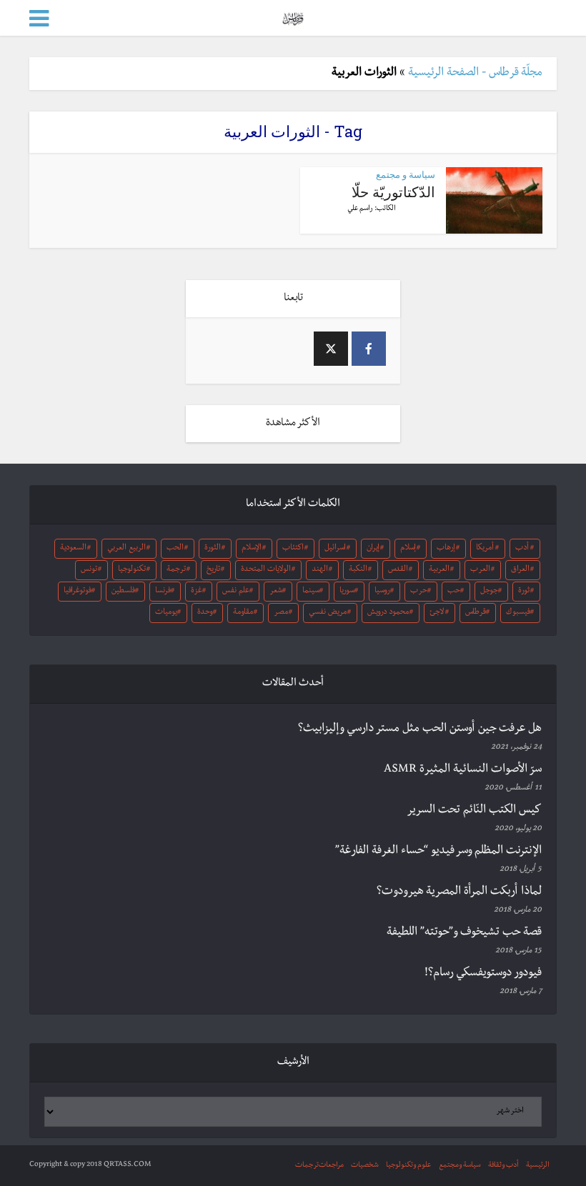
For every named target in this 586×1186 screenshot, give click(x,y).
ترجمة (176, 570)
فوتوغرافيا (77, 592)
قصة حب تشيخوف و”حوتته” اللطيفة (464, 933)
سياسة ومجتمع (460, 1165)
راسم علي (360, 209)
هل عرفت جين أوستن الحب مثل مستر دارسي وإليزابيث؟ (420, 729)
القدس (398, 570)
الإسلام (252, 549)
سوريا (346, 592)
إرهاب (446, 549)
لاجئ (436, 613)
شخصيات (365, 1165)
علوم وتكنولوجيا (409, 1165)
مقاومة (243, 613)
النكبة (358, 570)
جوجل (489, 592)
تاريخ (213, 570)
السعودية (73, 549)
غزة (196, 592)
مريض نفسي (328, 613)
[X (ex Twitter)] (331, 349)
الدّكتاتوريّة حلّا (393, 191)
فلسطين (123, 592)
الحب (175, 549)
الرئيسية (538, 1165)
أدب (522, 549)
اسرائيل (335, 549)
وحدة (205, 613)
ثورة (524, 592)
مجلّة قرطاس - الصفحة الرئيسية (475, 73)
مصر (281, 613)
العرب (480, 570)
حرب (418, 592)
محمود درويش (388, 613)
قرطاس (475, 613)
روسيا (382, 592)
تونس (89, 570)
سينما (310, 592)
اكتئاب (293, 549)
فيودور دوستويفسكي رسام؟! (483, 974)
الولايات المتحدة (266, 570)
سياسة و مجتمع (405, 174)
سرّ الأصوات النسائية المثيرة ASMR (463, 770)
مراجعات (331, 1165)
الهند (320, 570)
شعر (275, 592)
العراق (520, 570)
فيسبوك (518, 613)
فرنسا (163, 592)
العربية (439, 570)
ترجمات (307, 1165)
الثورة (212, 549)
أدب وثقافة (503, 1165)
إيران (373, 549)
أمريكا (485, 549)
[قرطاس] (292, 17)
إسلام (408, 549)
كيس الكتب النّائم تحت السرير (474, 811)
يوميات (166, 613)
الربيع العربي (126, 549)
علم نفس (235, 592)
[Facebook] (369, 349)
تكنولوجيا (132, 570)
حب (453, 592)
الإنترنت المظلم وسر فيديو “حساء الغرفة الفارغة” (438, 851)
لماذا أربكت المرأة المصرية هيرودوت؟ (459, 892)
